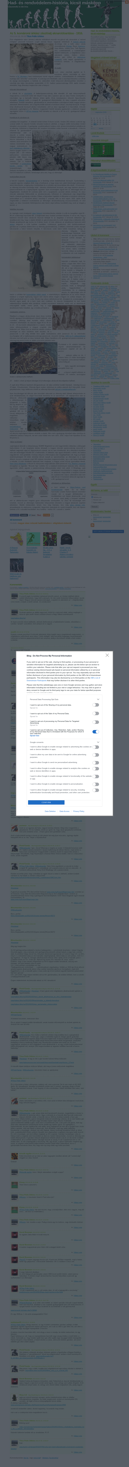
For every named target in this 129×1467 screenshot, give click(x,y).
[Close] (108, 656)
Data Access (64, 811)
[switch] (95, 705)
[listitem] (64, 699)
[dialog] (64, 733)
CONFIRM (46, 802)
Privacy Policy (78, 811)
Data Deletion (50, 811)
